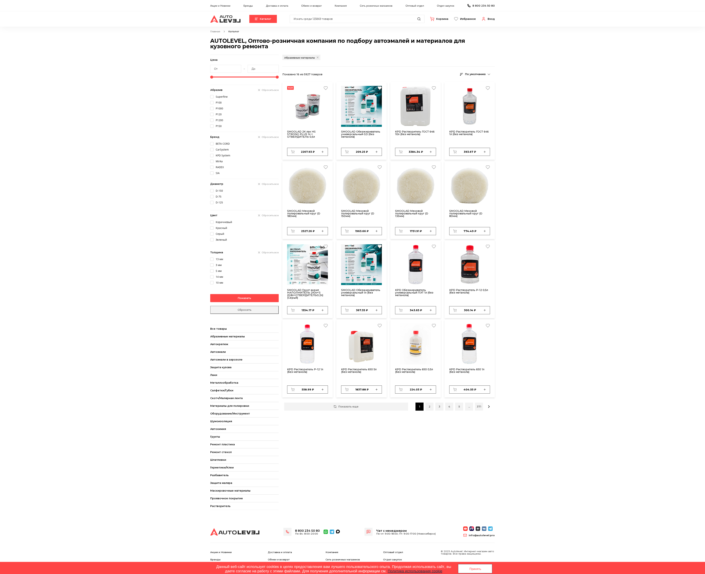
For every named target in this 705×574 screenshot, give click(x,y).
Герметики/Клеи (222, 467)
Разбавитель (219, 475)
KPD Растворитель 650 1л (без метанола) (466, 371)
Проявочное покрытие (226, 498)
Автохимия (218, 429)
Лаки (213, 375)
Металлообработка (224, 382)
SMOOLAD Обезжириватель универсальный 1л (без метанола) (360, 292)
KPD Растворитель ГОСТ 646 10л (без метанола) (415, 133)
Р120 (219, 114)
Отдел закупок (445, 5)
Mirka (219, 161)
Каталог (265, 19)
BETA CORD (223, 143)
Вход (491, 19)
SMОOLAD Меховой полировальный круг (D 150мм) (357, 213)
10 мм (219, 282)
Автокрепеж (219, 344)
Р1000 (219, 108)
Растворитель (220, 506)
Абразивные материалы (227, 336)
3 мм (219, 265)
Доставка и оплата (277, 5)
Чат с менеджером (391, 531)
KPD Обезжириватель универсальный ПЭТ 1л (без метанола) (414, 292)
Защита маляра (221, 483)
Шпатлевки (218, 459)
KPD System (223, 155)
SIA (218, 173)
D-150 (219, 190)
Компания (341, 5)
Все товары (218, 328)
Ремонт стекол (221, 452)
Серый (220, 234)
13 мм (219, 259)
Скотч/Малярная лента (226, 398)
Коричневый (224, 222)
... (469, 406)
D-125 (219, 202)
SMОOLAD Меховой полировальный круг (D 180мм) (303, 213)
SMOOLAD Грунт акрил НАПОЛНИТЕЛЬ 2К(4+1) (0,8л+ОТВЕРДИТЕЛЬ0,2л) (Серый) (305, 293)
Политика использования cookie (415, 570)
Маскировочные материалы (230, 490)
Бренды (248, 5)
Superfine (222, 96)
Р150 (219, 126)
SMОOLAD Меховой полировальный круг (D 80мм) (465, 213)
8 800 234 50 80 (483, 5)
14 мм (219, 276)
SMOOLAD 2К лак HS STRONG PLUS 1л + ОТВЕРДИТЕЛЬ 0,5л (301, 134)
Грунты (215, 436)
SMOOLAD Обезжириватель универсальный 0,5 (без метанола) (360, 134)
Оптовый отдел (415, 5)
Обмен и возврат (311, 5)
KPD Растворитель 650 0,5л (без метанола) (414, 371)
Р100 (219, 102)
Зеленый (221, 239)
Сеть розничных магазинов (376, 5)
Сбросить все (270, 90)
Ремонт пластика (222, 444)
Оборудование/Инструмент (230, 413)
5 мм (219, 271)
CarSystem (222, 149)
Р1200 (219, 120)
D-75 (218, 196)
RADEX (220, 167)
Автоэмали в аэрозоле (226, 359)
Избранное (468, 19)
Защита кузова (221, 367)
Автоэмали (218, 352)
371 (479, 406)
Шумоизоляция (221, 421)
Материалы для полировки (229, 406)
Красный (221, 228)
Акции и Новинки (220, 5)
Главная (215, 31)
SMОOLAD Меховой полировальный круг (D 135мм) (411, 213)
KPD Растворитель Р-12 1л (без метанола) (305, 371)
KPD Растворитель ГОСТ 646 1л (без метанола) (469, 133)
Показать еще (348, 406)
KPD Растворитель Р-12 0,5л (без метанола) (468, 291)
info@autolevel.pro (482, 535)
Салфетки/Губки (221, 390)
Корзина (442, 19)
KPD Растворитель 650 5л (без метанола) (359, 371)
